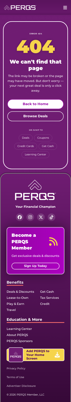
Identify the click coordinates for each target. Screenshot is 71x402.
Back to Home (35, 104)
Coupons (43, 137)
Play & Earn (15, 304)
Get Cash (48, 146)
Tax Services (49, 298)
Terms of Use (15, 377)
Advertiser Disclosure (21, 386)
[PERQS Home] (20, 7)
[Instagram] (30, 217)
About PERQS (17, 335)
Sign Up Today (35, 266)
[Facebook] (19, 217)
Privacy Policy (16, 368)
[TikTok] (51, 217)
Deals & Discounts (20, 291)
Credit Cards (25, 146)
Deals (25, 137)
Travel (11, 310)
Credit (45, 304)
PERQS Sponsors (20, 341)
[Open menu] (65, 7)
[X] (41, 217)
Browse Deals (35, 116)
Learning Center (35, 154)
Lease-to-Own (17, 298)
